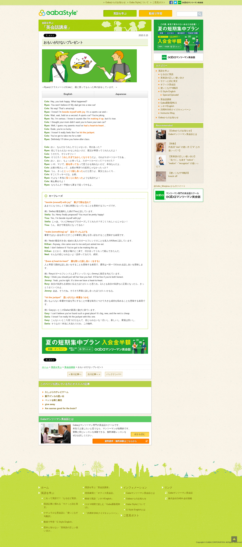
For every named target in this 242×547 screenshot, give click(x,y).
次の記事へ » (94, 374)
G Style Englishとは (135, 509)
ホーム (45, 367)
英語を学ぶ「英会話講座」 (98, 487)
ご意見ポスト (158, 2)
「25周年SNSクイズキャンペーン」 (102, 513)
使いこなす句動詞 (169, 88)
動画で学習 (155, 13)
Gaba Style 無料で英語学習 (58, 13)
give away (50, 404)
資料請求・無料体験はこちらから (121, 441)
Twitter (175, 2)
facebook (171, 2)
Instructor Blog (168, 113)
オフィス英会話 (168, 84)
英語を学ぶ (120, 13)
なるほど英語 (167, 74)
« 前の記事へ (75, 374)
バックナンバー (114, 374)
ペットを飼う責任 (53, 400)
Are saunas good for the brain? (61, 408)
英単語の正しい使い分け (172, 78)
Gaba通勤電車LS (169, 103)
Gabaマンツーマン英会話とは (57, 419)
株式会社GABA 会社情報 (180, 498)
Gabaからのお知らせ (116, 2)
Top (234, 539)
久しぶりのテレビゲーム (56, 392)
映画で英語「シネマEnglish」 (99, 498)
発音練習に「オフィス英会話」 (100, 493)
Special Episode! (171, 95)
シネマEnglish (167, 106)
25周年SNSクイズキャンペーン (176, 109)
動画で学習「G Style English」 (59, 522)
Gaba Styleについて (139, 2)
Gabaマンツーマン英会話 (190, 2)
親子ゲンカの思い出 (54, 396)
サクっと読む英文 (169, 81)
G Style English (168, 91)
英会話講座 (69, 367)
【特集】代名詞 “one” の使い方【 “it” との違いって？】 (184, 147)
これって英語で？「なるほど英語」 (61, 498)
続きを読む (139, 434)
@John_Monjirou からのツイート (169, 186)
